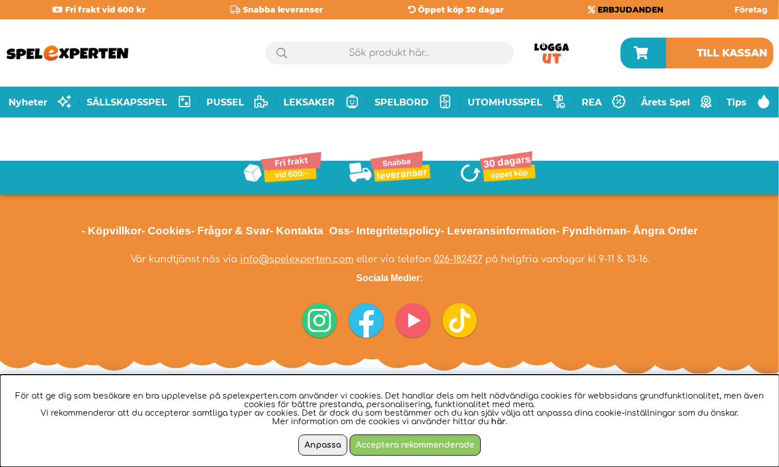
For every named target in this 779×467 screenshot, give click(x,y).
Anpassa (323, 445)
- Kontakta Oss (310, 231)
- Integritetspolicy (395, 231)
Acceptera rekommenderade (415, 445)
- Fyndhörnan (591, 231)
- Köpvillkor (111, 231)
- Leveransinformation (498, 231)
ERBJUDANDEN (630, 10)
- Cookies (166, 231)
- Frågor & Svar (230, 231)
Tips (736, 102)
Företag (751, 10)
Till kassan (732, 53)
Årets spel (665, 102)
